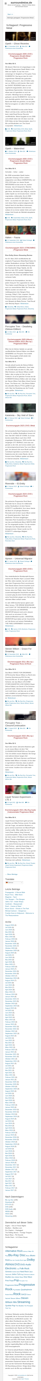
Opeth (30, 129)
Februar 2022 (10, 1049)
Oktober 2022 (10, 1031)
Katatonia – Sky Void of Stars (19, 415)
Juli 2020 (8, 1093)
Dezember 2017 (10, 1165)
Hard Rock (24, 1272)
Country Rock (19, 1260)
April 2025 (8, 962)
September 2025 (11, 950)
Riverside (8, 541)
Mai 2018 (8, 1153)
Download (8, 1202)
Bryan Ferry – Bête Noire (14, 895)
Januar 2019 (9, 1135)
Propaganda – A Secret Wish (15, 892)
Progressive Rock (22, 131)
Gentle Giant (16, 1271)
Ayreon (15, 629)
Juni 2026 (8, 930)
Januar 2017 (9, 1190)
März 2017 (9, 1185)
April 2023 (8, 1017)
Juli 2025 (8, 955)
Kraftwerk (31, 1274)
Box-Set (12, 1260)
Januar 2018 (9, 1162)
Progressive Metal (10, 131)
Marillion (8, 1277)
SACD (7, 1214)
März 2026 (9, 936)
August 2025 (9, 953)
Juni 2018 (8, 1151)
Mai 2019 (8, 1126)
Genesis (8, 1272)
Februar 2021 (10, 1077)
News (21, 1277)
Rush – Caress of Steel (13, 906)
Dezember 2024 (10, 971)
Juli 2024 (8, 983)
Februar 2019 (10, 1132)
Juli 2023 (8, 1010)
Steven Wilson (24, 703)
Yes (10, 1308)
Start (10, 14)
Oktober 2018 (10, 1142)
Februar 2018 (10, 1160)
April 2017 (8, 1183)
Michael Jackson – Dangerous (15, 911)
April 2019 (8, 1128)
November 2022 (10, 1029)
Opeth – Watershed (14, 148)
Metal (26, 129)
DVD (8, 129)
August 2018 (9, 1146)
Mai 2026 (8, 932)
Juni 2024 (8, 985)
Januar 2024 (9, 996)
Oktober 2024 (10, 976)
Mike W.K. (25, 46)
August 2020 (9, 1091)
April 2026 (8, 934)
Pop (16, 1280)
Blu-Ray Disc (21, 393)
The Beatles (20, 1306)
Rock (29, 131)
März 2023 (9, 1019)
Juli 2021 (8, 1066)
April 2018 (8, 1156)
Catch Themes (25, 1379)
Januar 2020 (9, 1107)
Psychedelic (16, 1290)
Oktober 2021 (10, 1059)
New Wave (28, 1277)
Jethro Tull (16, 1274)
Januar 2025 (9, 969)
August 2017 (9, 1174)
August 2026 (9, 925)
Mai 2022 (8, 1043)
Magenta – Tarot (11, 897)
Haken (27, 307)
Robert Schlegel (27, 240)
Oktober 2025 (10, 948)
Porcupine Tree (30, 393)
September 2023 (11, 1006)
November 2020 (10, 1084)
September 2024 (11, 978)
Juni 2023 (8, 1013)
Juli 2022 (8, 1038)
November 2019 (10, 1112)
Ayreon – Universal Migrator (18, 558)
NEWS (7, 1211)
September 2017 (11, 1172)
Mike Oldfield (15, 1277)
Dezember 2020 (10, 1082)
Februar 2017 (10, 1188)
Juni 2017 (8, 1179)
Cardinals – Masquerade (13, 904)
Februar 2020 (10, 1105)
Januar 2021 (9, 1079)
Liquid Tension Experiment (13, 865)
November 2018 (10, 1139)
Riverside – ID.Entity (15, 483)
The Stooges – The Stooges (15, 899)
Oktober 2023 (10, 1003)
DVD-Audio (25, 1264)
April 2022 (8, 1045)
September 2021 (11, 1061)
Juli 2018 (8, 1149)
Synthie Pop (10, 1306)
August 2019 (9, 1119)
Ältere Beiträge (11, 874)
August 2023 (9, 1008)
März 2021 (9, 1075)
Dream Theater (30, 863)
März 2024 (9, 992)
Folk (18, 1268)
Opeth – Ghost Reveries (17, 43)
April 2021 (8, 1073)
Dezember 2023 (10, 999)
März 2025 (9, 964)
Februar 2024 (10, 994)
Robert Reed (9, 1294)
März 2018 (9, 1158)
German (10, 882)
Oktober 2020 (10, 1086)
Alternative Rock (14, 1251)
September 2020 (11, 1089)
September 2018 (11, 1144)
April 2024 (8, 990)
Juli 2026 (8, 927)
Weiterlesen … (19, 126)
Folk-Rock (24, 1268)
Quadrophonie (26, 1290)
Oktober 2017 (10, 1169)
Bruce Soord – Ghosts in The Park (17, 908)
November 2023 (10, 1001)
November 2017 (10, 1167)
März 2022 (9, 1047)
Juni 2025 (8, 957)
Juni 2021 (8, 1068)
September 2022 (11, 1033)
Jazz (31, 1272)
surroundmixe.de (21, 2)
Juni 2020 (8, 1096)
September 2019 (11, 1116)
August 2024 (9, 980)
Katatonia (16, 464)
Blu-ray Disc (11, 393)
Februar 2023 (10, 1022)
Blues (28, 1256)
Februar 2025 (10, 966)
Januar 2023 (9, 1024)
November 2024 (10, 973)
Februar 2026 (10, 939)
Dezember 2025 (10, 943)
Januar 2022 (9, 1052)
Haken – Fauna (12, 237)
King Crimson (24, 1274)
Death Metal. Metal (18, 218)
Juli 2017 (8, 1176)
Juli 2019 (8, 1121)
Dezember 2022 (10, 1026)
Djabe (24, 1260)
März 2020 (9, 1102)
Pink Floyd (9, 1281)
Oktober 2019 (10, 1114)
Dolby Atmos (20, 307)
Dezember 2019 (10, 1109)
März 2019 (9, 1130)
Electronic (25, 629)
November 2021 (10, 1056)
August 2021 (9, 1063)
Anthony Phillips (27, 1251)
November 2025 (10, 946)
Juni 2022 (8, 1040)
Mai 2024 (8, 987)
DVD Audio (9, 1209)
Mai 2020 (8, 1098)
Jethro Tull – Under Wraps (14, 901)
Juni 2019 (8, 1123)
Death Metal (17, 129)
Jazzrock (8, 1274)
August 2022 (9, 1036)
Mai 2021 (8, 1070)
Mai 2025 (8, 960)
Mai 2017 (8, 1181)
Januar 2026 (9, 941)
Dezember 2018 (10, 1137)
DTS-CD (8, 1204)
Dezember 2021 (10, 1054)
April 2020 (8, 1100)
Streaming (10, 307)
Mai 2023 (8, 1015)
